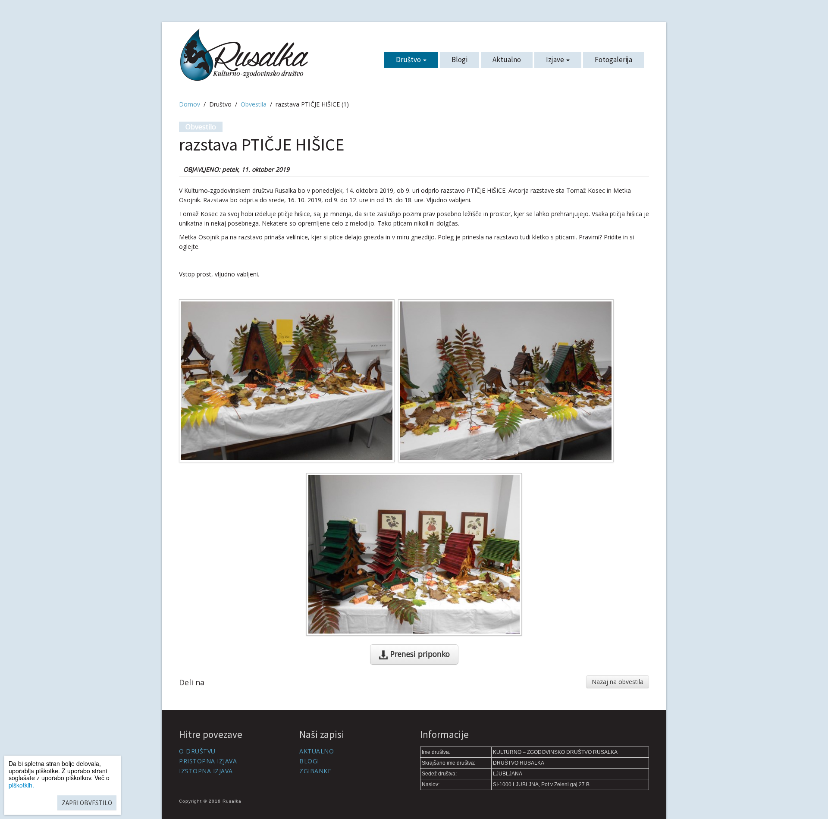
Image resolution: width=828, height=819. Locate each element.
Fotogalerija (613, 59)
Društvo (409, 59)
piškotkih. (21, 785)
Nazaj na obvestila (617, 682)
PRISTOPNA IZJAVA (208, 761)
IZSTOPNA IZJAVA (206, 771)
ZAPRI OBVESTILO (87, 803)
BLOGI (309, 761)
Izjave (555, 59)
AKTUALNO (316, 751)
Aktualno (506, 59)
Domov (189, 104)
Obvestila (254, 104)
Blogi (459, 59)
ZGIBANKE (315, 771)
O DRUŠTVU (197, 751)
